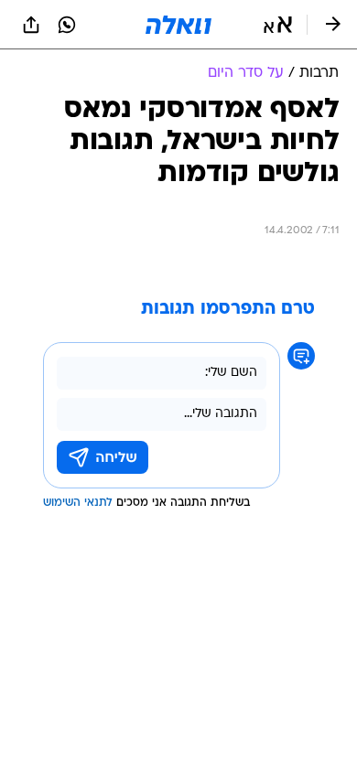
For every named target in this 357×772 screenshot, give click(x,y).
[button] (278, 24)
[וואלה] (178, 25)
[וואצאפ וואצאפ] (67, 25)
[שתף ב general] (31, 25)
